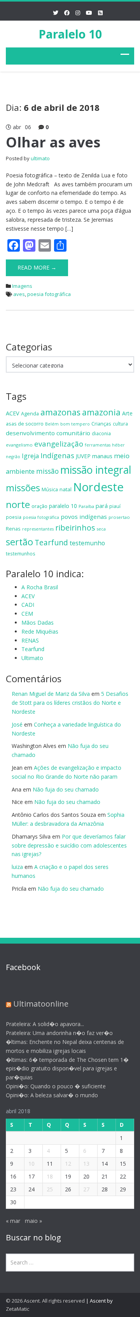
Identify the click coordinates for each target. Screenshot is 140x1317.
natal (66, 489)
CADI (27, 604)
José (17, 724)
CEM (27, 613)
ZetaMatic (17, 1308)
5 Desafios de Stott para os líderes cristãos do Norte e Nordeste (70, 702)
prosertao (119, 517)
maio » (33, 1220)
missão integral (95, 469)
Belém (52, 424)
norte (18, 504)
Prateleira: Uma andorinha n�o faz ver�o (59, 1033)
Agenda (30, 413)
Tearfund (51, 542)
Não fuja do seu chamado (66, 789)
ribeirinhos (75, 527)
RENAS (30, 640)
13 (86, 1163)
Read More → (37, 267)
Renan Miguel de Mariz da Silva (51, 693)
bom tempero (75, 424)
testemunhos (20, 553)
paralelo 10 (63, 506)
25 (50, 1189)
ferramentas (97, 445)
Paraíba (86, 506)
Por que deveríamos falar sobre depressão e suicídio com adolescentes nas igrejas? (69, 845)
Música (50, 489)
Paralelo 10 (70, 34)
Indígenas (57, 455)
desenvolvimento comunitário (48, 433)
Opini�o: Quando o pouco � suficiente (56, 1086)
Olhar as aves (53, 142)
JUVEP (83, 456)
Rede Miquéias (39, 631)
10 (31, 1163)
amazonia (101, 412)
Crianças (101, 423)
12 (68, 1163)
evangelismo (19, 445)
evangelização (58, 443)
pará (102, 506)
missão (47, 471)
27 (86, 1189)
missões (23, 487)
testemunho (87, 543)
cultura (120, 423)
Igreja (30, 456)
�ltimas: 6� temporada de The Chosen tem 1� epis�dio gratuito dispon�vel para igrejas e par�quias (67, 1068)
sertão (19, 542)
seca (101, 529)
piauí (115, 506)
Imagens (22, 285)
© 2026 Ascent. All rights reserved (45, 1300)
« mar (13, 1220)
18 (50, 1176)
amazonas (60, 412)
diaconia (101, 433)
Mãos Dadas (37, 622)
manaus (102, 456)
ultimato (40, 158)
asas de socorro (25, 423)
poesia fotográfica (49, 294)
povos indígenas (84, 516)
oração (39, 506)
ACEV (12, 413)
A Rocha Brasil (39, 587)
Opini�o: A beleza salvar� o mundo (52, 1095)
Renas (13, 528)
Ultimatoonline (40, 1003)
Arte (127, 413)
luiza (17, 866)
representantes (38, 529)
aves (19, 294)
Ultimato (32, 658)
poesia (13, 517)
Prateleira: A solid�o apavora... (45, 1024)
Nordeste (98, 487)
